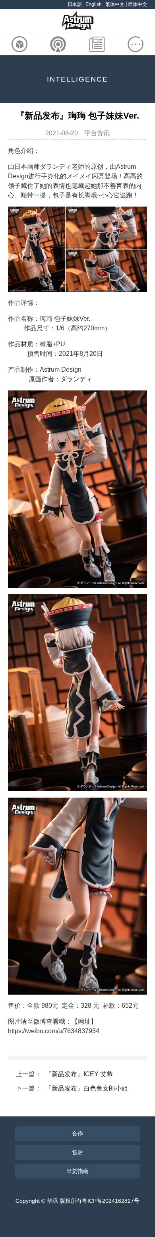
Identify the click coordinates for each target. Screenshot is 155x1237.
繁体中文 (114, 4)
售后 (77, 1152)
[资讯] (97, 44)
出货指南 (77, 1171)
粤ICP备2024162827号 (111, 1201)
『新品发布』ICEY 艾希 (79, 1074)
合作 (77, 1133)
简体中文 (137, 4)
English (93, 4)
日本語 (75, 4)
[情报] (58, 44)
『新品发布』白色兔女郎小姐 (86, 1088)
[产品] (19, 44)
